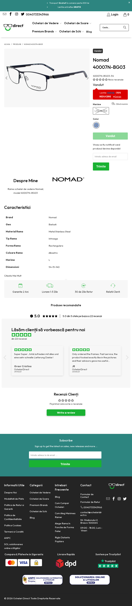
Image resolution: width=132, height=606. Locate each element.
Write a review (66, 412)
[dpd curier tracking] (66, 567)
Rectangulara (56, 245)
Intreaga (53, 238)
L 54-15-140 (101, 111)
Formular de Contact (87, 495)
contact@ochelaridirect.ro (91, 514)
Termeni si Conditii (14, 531)
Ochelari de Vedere (40, 492)
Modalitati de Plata (14, 498)
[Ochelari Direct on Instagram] (16, 14)
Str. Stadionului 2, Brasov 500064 (89, 521)
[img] (67, 335)
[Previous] (6, 78)
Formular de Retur (90, 501)
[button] (47, 23)
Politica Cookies (12, 525)
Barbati (53, 224)
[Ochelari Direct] (13, 28)
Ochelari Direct (21, 598)
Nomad (53, 217)
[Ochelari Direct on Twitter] (22, 14)
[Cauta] (125, 27)
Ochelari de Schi (38, 511)
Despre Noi (10, 492)
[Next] (87, 78)
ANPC (7, 537)
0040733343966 (37, 14)
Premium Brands (39, 505)
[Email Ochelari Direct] (4, 14)
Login (114, 14)
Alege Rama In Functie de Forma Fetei (64, 527)
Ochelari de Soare (39, 498)
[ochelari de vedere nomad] (68, 179)
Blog (32, 517)
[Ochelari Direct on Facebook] (10, 14)
